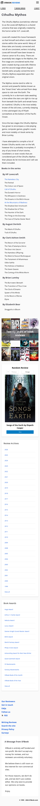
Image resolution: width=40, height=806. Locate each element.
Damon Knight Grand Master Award (17, 631)
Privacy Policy (8, 729)
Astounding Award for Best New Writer (18, 653)
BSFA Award (9, 637)
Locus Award (9, 626)
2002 (6, 570)
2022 (6, 471)
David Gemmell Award (12, 659)
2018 (6, 493)
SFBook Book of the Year (13, 681)
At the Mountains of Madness (16, 202)
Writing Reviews (9, 722)
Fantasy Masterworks (12, 670)
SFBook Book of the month (13, 675)
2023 (6, 466)
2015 (6, 510)
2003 (6, 564)
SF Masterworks (10, 664)
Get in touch (7, 705)
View (20, 432)
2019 (6, 488)
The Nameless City (12, 179)
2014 (6, 515)
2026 (6, 450)
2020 (6, 482)
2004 (6, 559)
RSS (6, 715)
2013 (6, 521)
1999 (6, 586)
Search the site (8, 726)
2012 (6, 526)
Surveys (5, 733)
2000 (6, 581)
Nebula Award (9, 620)
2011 (6, 532)
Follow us (6, 712)
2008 (6, 548)
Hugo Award (9, 609)
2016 (6, 504)
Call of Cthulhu (10, 189)
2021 (6, 477)
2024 (6, 461)
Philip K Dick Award (11, 648)
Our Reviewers (8, 701)
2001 (6, 575)
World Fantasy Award (12, 642)
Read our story (20, 339)
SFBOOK (12, 2)
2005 (6, 554)
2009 (6, 543)
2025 (6, 455)
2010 (6, 537)
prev (4, 8)
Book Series (20, 8)
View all (7, 592)
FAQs (4, 708)
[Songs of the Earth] (20, 421)
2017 (6, 499)
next (37, 8)
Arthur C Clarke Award (12, 615)
